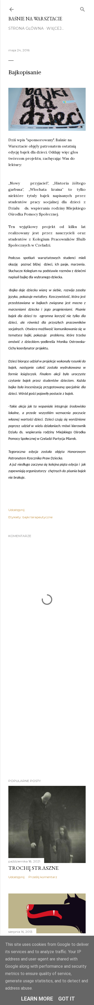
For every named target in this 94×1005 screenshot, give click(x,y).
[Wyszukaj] (82, 8)
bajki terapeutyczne (37, 517)
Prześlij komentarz (42, 877)
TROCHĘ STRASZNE (33, 868)
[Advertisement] (47, 719)
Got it (66, 999)
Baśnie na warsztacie (35, 19)
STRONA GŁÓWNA (26, 28)
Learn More (37, 999)
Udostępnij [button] (16, 510)
